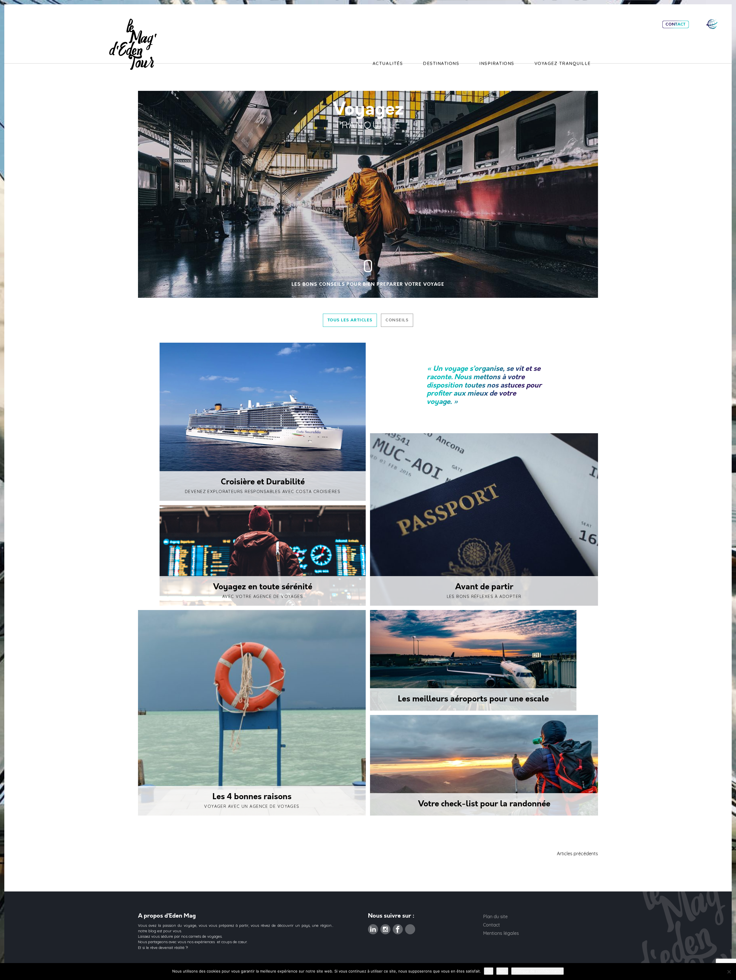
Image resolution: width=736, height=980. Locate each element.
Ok (488, 971)
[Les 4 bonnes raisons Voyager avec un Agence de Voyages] (252, 713)
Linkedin (373, 927)
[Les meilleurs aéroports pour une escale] (473, 660)
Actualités (388, 63)
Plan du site (495, 916)
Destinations (441, 63)
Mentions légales (501, 933)
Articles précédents (577, 853)
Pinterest (410, 927)
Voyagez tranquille (562, 63)
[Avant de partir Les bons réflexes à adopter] (484, 519)
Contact (676, 24)
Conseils (397, 320)
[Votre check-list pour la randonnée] (484, 765)
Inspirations (496, 63)
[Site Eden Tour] (711, 24)
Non (502, 971)
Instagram (385, 927)
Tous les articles (349, 320)
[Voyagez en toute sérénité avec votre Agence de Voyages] (263, 555)
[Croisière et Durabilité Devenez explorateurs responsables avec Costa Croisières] (263, 422)
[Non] (729, 972)
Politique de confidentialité (537, 971)
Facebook (398, 927)
